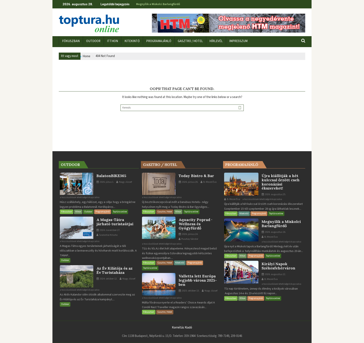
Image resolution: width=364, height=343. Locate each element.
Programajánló (102, 211)
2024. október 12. (108, 279)
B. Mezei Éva (210, 182)
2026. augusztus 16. (275, 232)
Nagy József (125, 182)
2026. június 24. (189, 234)
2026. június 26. (189, 182)
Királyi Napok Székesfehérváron (157, 4)
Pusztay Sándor (189, 239)
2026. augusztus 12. (275, 274)
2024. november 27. (109, 230)
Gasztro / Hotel (164, 211)
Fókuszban (66, 211)
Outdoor (88, 211)
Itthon (78, 211)
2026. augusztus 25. (275, 194)
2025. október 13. (190, 291)
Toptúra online (120, 211)
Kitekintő (179, 262)
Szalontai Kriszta (108, 235)
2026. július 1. (106, 182)
